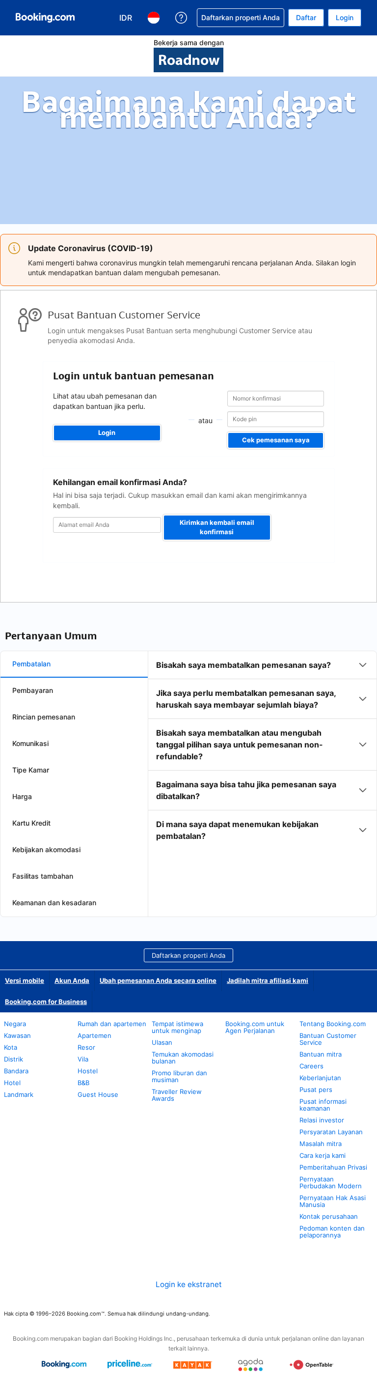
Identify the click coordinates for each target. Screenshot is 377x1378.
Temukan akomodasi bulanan (183, 1057)
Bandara (16, 1071)
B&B (83, 1083)
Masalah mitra (320, 1144)
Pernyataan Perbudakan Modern (330, 1182)
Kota (10, 1047)
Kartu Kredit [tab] (31, 823)
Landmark (18, 1094)
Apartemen (94, 1035)
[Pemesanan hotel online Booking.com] (45, 18)
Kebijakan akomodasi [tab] (46, 849)
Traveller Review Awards (177, 1095)
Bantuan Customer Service (327, 1039)
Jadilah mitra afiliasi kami (267, 980)
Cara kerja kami (322, 1155)
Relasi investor (321, 1120)
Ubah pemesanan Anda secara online (158, 980)
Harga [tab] (22, 796)
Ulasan (162, 1042)
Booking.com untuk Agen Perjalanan (254, 1027)
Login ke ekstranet (189, 1284)
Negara (15, 1024)
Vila (83, 1059)
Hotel (12, 1083)
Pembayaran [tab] (32, 690)
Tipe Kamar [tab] (30, 770)
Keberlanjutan (320, 1078)
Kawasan (17, 1035)
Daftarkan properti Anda (188, 955)
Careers (311, 1066)
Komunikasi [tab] (30, 743)
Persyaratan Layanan (331, 1132)
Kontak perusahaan (328, 1216)
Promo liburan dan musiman (179, 1076)
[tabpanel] (262, 750)
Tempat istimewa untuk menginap (177, 1027)
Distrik (13, 1059)
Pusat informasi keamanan (323, 1104)
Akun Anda (71, 980)
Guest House (98, 1094)
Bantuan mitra (320, 1054)
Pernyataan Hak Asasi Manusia (332, 1201)
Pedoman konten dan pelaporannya (332, 1231)
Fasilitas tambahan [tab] (42, 876)
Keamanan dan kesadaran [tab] (54, 902)
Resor (86, 1047)
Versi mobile (24, 980)
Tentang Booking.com (332, 1024)
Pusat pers (315, 1089)
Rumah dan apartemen (112, 1024)
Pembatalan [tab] (31, 664)
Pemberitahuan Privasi (333, 1167)
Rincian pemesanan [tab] (43, 717)
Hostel (88, 1071)
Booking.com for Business (46, 1001)
